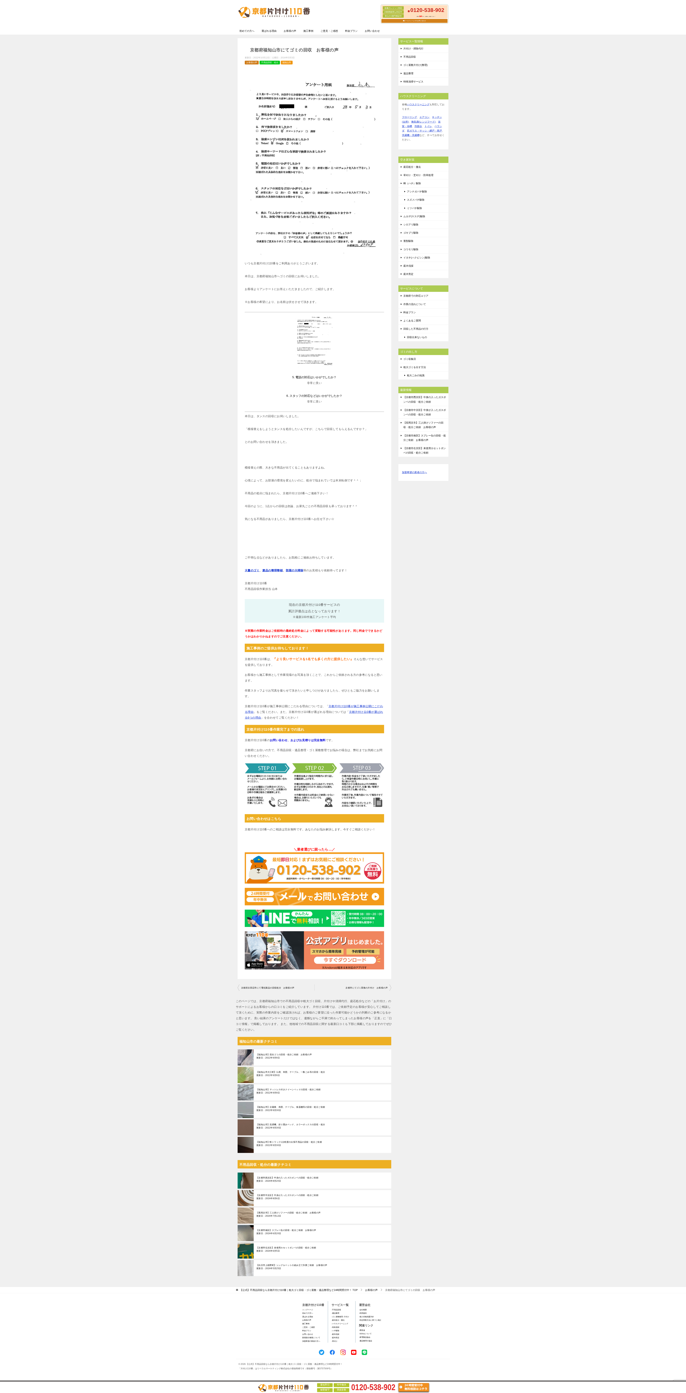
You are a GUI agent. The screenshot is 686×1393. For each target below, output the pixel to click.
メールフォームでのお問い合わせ (415, 21)
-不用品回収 (336, 1310)
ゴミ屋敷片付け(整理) (415, 65)
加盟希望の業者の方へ (414, 472)
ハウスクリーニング (418, 104)
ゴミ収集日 (409, 359)
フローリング (409, 117)
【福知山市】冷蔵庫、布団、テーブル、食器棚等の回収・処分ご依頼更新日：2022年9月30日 (290, 1109)
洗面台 (418, 126)
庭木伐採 (408, 265)
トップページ (307, 1310)
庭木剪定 (408, 274)
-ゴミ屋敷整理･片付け (340, 1317)
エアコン (424, 117)
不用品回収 (409, 56)
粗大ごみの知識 (415, 375)
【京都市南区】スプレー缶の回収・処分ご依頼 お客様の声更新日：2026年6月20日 (286, 1232)
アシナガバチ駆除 (417, 191)
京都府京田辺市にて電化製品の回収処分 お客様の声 (267, 988)
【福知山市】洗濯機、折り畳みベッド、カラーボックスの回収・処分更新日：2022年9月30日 (290, 1126)
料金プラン (351, 30)
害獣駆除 (408, 241)
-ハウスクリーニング (340, 1324)
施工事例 (308, 30)
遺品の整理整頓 (272, 570)
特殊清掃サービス (413, 81)
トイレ (428, 126)
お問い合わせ (372, 30)
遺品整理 (408, 73)
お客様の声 (290, 30)
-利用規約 (363, 1313)
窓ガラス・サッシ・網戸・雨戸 (424, 130)
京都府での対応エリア (415, 295)
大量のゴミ (252, 570)
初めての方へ (246, 30)
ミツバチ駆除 (414, 208)
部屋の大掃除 (294, 570)
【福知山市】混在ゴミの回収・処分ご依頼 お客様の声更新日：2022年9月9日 (284, 1056)
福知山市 (286, 62)
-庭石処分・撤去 (338, 1320)
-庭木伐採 (335, 1334)
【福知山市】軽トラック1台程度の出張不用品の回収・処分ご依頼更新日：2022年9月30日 (289, 1143)
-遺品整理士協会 (365, 1341)
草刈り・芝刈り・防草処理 (418, 175)
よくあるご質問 (412, 320)
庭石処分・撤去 (412, 166)
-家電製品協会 (364, 1337)
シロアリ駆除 (410, 224)
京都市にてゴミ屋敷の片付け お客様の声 (367, 988)
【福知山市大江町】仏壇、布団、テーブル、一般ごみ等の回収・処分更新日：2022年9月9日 (290, 1074)
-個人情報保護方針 (366, 1317)
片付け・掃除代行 (413, 48)
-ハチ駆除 (335, 1331)
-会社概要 (363, 1310)
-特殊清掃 (335, 1327)
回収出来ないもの (417, 337)
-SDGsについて (365, 1334)
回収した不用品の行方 (415, 328)
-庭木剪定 (335, 1338)
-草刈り (334, 1341)
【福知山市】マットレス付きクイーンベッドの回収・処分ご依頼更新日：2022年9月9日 (288, 1091)
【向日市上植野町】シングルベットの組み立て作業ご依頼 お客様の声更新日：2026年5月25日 (291, 1267)
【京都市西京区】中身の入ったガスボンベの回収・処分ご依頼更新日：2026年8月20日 (287, 1179)
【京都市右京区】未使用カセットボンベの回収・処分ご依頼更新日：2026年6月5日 (286, 1249)
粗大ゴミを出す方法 (414, 367)
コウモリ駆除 (410, 249)
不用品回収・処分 (269, 62)
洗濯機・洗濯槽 (410, 135)
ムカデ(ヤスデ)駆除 (414, 216)
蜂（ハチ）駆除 (412, 183)
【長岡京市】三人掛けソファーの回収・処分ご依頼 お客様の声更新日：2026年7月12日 (288, 1214)
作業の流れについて (414, 304)
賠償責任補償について (311, 1338)
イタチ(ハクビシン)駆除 (416, 257)
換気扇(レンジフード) (423, 121)
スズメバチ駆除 (415, 199)
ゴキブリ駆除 (410, 232)
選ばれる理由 (269, 30)
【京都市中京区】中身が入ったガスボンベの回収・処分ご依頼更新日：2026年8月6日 (287, 1197)
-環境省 (362, 1330)
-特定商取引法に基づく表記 (370, 1320)
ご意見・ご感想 (329, 30)
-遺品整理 (335, 1313)
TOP (299, 1290)
